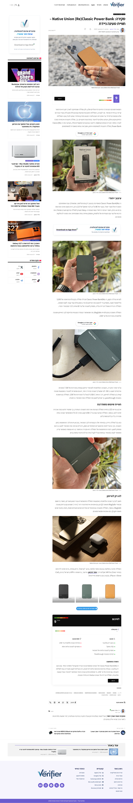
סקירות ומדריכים (117, 14)
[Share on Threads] (54, 702)
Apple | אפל (36, 121)
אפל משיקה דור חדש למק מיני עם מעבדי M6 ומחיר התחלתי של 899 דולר (25, 204)
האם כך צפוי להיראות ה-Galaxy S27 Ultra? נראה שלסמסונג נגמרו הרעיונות (25, 244)
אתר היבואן (92, 572)
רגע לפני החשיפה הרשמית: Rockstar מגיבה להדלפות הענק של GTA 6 (26, 85)
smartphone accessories (91, 693)
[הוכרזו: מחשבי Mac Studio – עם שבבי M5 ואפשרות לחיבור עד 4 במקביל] (24, 151)
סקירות (123, 14)
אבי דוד (38, 95)
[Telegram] (16, 280)
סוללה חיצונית (105, 695)
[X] (16, 267)
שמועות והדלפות (31, 81)
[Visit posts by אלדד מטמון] (122, 30)
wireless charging (78, 693)
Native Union (102, 693)
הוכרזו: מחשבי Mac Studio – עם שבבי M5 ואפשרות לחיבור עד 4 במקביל (25, 165)
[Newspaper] (40, 785)
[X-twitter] (56, 785)
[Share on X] (67, 702)
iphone (114, 693)
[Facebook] (33, 267)
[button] (19, 5)
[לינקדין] (49, 711)
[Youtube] (16, 274)
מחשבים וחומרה (29, 160)
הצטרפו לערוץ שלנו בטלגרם (86, 608)
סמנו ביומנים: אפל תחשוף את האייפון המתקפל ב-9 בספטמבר (26, 125)
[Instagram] (33, 274)
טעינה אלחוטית (113, 695)
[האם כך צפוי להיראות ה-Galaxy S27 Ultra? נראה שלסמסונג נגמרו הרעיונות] (24, 231)
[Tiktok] (33, 280)
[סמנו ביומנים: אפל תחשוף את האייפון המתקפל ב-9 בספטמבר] (24, 112)
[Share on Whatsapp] (63, 702)
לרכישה (59, 98)
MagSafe (109, 693)
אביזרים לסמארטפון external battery (64, 693)
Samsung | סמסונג (35, 240)
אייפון (119, 695)
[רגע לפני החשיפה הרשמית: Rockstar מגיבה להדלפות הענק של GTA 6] (24, 72)
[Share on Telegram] (59, 702)
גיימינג (37, 81)
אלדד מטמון (113, 29)
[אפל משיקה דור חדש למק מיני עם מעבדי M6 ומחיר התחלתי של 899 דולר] (24, 191)
